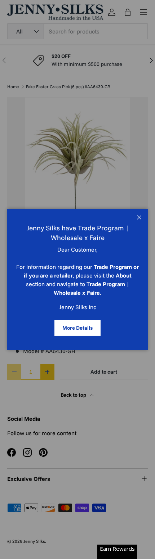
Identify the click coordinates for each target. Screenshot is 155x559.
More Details (77, 327)
